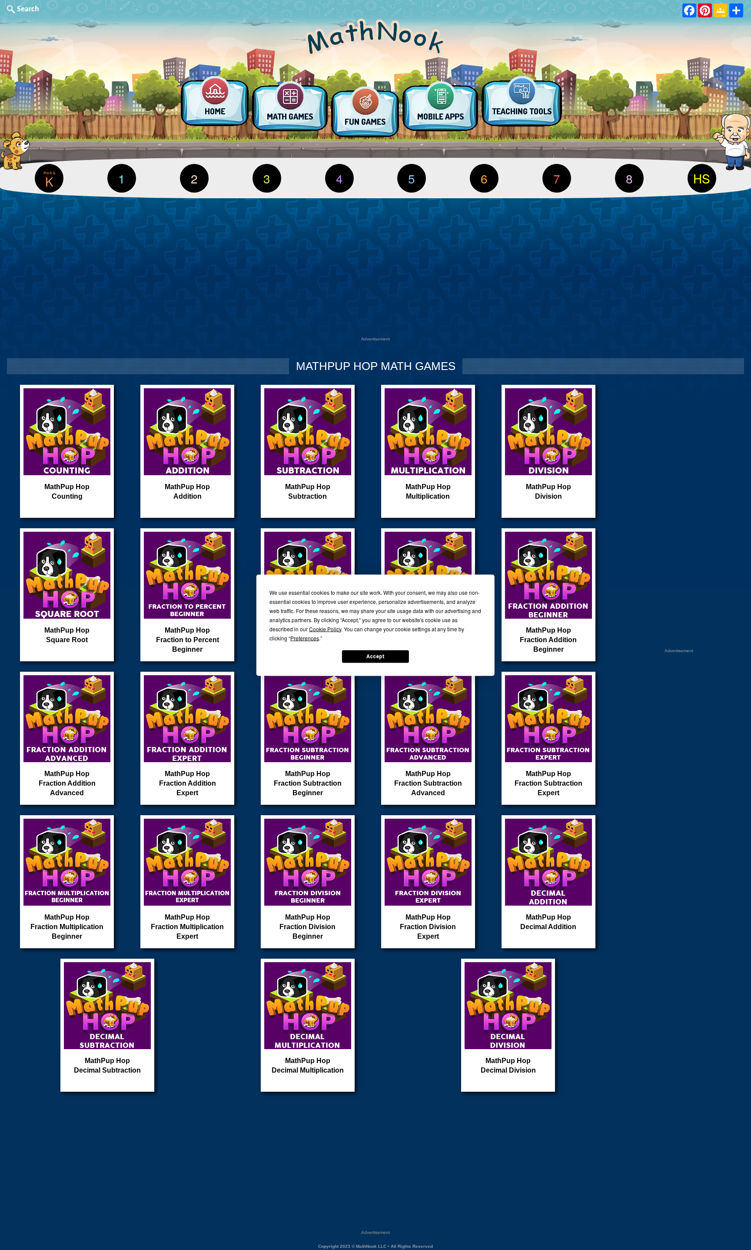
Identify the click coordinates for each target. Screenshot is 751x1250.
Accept (375, 656)
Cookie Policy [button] (325, 628)
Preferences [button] (304, 637)
